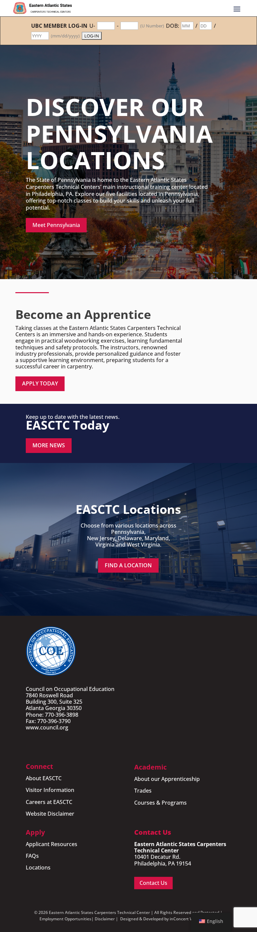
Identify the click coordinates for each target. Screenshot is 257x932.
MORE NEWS (48, 445)
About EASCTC (44, 778)
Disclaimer (105, 919)
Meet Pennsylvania (56, 225)
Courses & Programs (160, 802)
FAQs (32, 855)
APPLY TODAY (40, 383)
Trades (143, 790)
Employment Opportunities (65, 919)
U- (92, 26)
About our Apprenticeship (167, 779)
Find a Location (128, 565)
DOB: (172, 26)
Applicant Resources (51, 844)
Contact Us (153, 883)
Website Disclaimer (50, 813)
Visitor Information (50, 790)
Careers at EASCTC (49, 802)
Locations (38, 867)
